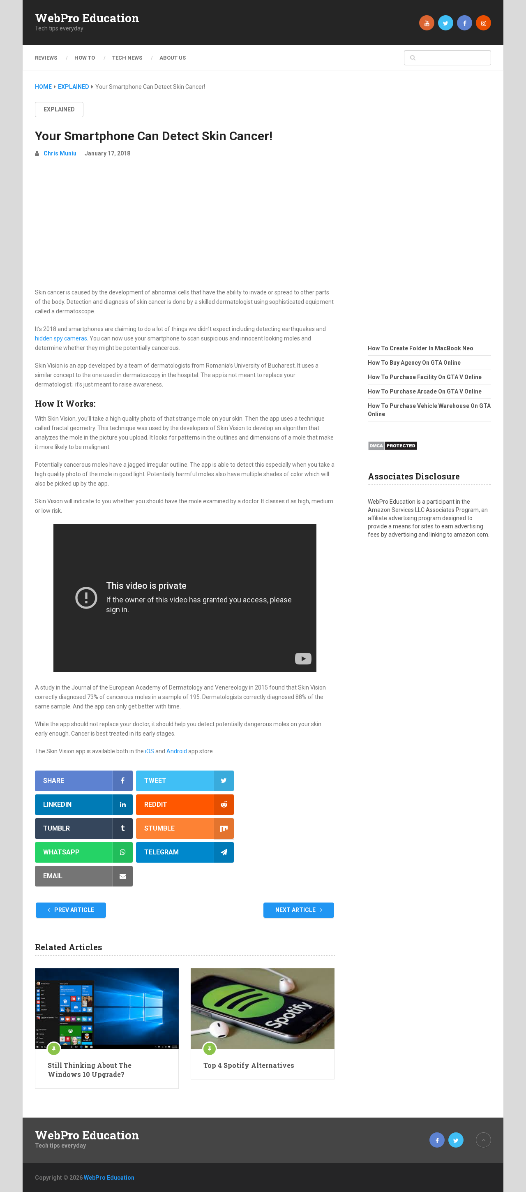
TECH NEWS (127, 58)
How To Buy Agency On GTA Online (414, 362)
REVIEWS (46, 58)
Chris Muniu (60, 153)
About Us (172, 58)
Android (176, 751)
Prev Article (73, 910)
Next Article (296, 910)
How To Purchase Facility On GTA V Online (425, 377)
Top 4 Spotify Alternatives (248, 1065)
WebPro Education (87, 18)
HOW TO (84, 58)
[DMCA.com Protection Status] (393, 452)
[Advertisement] (185, 226)
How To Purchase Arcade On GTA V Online (425, 391)
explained (59, 109)
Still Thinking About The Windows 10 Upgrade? (90, 1070)
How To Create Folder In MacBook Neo (420, 348)
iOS (149, 751)
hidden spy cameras (61, 338)
